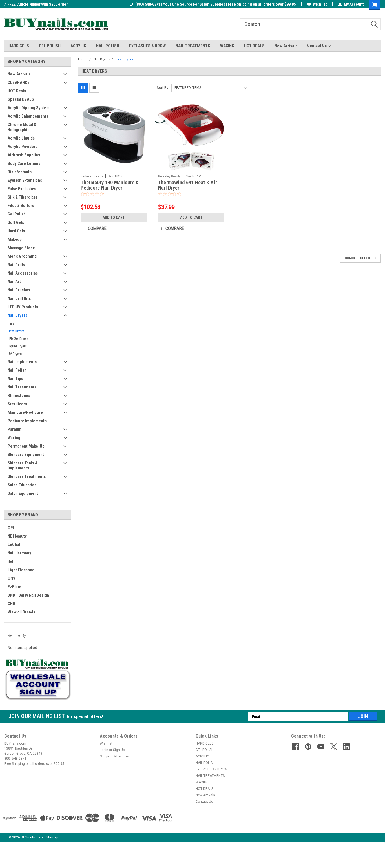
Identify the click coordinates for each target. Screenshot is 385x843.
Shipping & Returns (114, 756)
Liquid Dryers (17, 346)
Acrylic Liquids (21, 138)
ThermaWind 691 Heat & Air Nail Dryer (187, 185)
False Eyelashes (22, 188)
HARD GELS (18, 45)
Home (82, 59)
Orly (11, 578)
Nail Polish (17, 370)
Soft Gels (16, 222)
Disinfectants (20, 171)
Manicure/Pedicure (25, 412)
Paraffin (14, 429)
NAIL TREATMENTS (193, 45)
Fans (11, 323)
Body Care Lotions (24, 163)
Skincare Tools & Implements (22, 465)
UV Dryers (15, 354)
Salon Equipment (23, 493)
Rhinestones (19, 395)
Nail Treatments (22, 387)
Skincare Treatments (27, 476)
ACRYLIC (78, 45)
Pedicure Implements (27, 420)
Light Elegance (21, 569)
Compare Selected (360, 258)
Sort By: (163, 88)
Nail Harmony (19, 553)
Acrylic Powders (22, 146)
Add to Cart (114, 217)
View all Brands (21, 612)
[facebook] (295, 746)
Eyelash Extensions (25, 180)
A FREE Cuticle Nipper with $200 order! (36, 4)
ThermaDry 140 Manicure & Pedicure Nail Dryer (110, 185)
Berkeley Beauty (92, 176)
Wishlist (320, 4)
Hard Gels (16, 230)
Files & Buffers (21, 205)
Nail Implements (22, 361)
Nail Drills (16, 264)
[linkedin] (346, 746)
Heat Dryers (16, 331)
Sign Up (119, 750)
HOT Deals (17, 90)
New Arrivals (286, 45)
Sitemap (51, 837)
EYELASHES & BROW (147, 45)
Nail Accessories (23, 273)
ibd (10, 561)
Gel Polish (17, 214)
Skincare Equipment (26, 454)
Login (104, 750)
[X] (333, 746)
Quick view (114, 167)
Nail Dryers (17, 315)
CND (11, 603)
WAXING (227, 45)
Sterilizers (17, 403)
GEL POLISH (50, 45)
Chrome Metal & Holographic (22, 127)
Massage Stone (21, 247)
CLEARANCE (19, 82)
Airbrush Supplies (24, 155)
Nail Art (14, 281)
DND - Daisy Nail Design (28, 595)
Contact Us (317, 45)
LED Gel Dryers (18, 338)
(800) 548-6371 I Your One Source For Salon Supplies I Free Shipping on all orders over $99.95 (215, 4)
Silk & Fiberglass (22, 197)
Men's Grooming (22, 256)
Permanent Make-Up (26, 446)
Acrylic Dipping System (29, 107)
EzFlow (14, 586)
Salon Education (22, 484)
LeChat (14, 544)
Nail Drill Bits (19, 298)
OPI (11, 527)
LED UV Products (23, 306)
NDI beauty (17, 536)
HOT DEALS (254, 45)
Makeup (15, 239)
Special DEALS (21, 99)
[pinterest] (308, 746)
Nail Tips (15, 378)
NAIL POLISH (107, 45)
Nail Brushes (19, 290)
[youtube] (320, 746)
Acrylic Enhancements (28, 116)
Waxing (14, 437)
